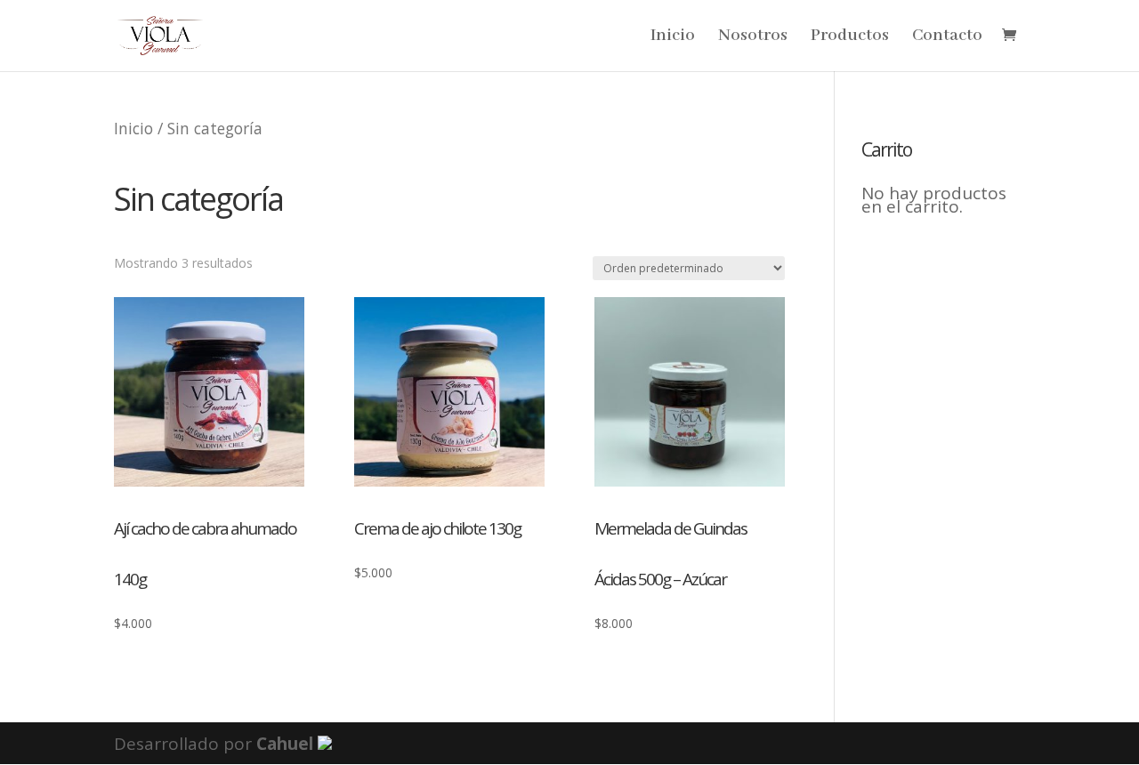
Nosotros (753, 37)
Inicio (672, 37)
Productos (850, 37)
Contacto (947, 37)
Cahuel (284, 743)
